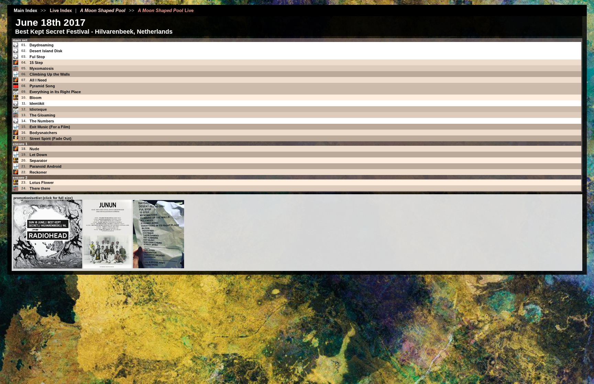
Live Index (61, 10)
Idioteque (38, 109)
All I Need (38, 80)
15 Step (36, 63)
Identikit (37, 103)
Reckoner (38, 172)
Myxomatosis (42, 68)
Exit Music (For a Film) (50, 127)
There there (40, 188)
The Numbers (42, 121)
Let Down (38, 155)
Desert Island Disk (46, 51)
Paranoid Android (46, 166)
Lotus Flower (42, 182)
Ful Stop (37, 57)
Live (166, 10)
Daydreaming (42, 45)
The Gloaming (42, 115)
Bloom (36, 98)
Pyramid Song (42, 86)
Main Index (25, 10)
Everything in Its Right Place (55, 92)
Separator (38, 160)
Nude (34, 149)
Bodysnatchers (43, 133)
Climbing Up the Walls (50, 74)
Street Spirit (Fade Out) (51, 138)
